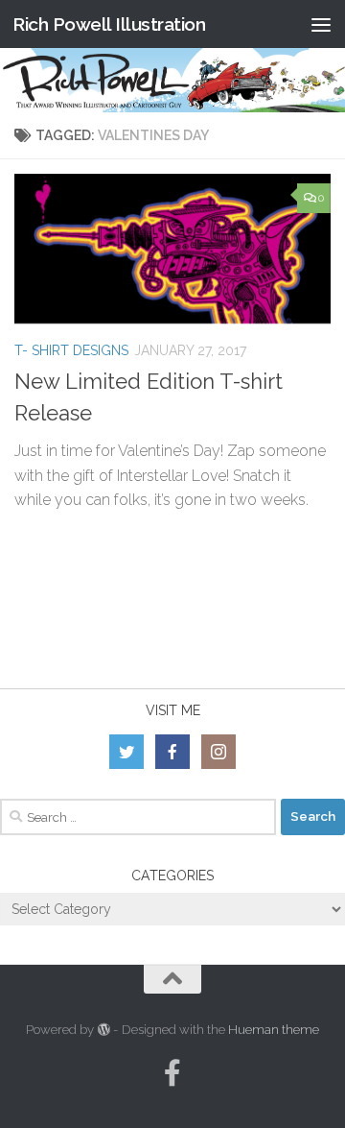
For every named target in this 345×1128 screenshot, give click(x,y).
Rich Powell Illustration (108, 24)
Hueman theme (273, 1029)
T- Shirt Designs (71, 350)
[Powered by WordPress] (103, 1029)
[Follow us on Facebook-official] (172, 1073)
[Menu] (321, 24)
